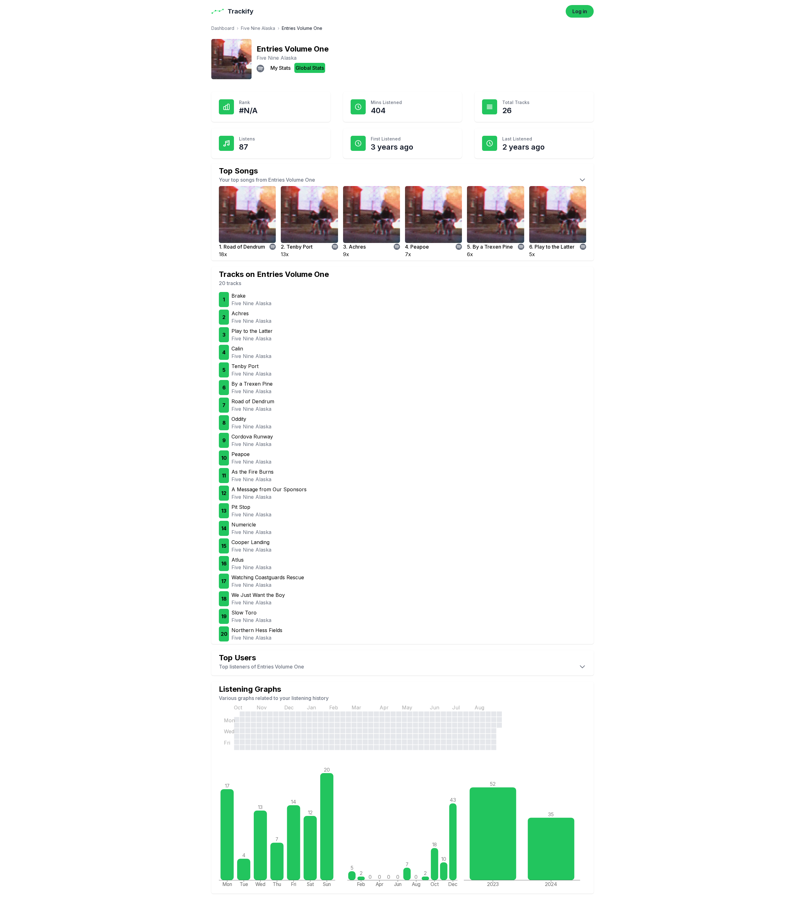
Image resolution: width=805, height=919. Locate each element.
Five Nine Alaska (258, 28)
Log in (579, 11)
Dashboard (222, 28)
